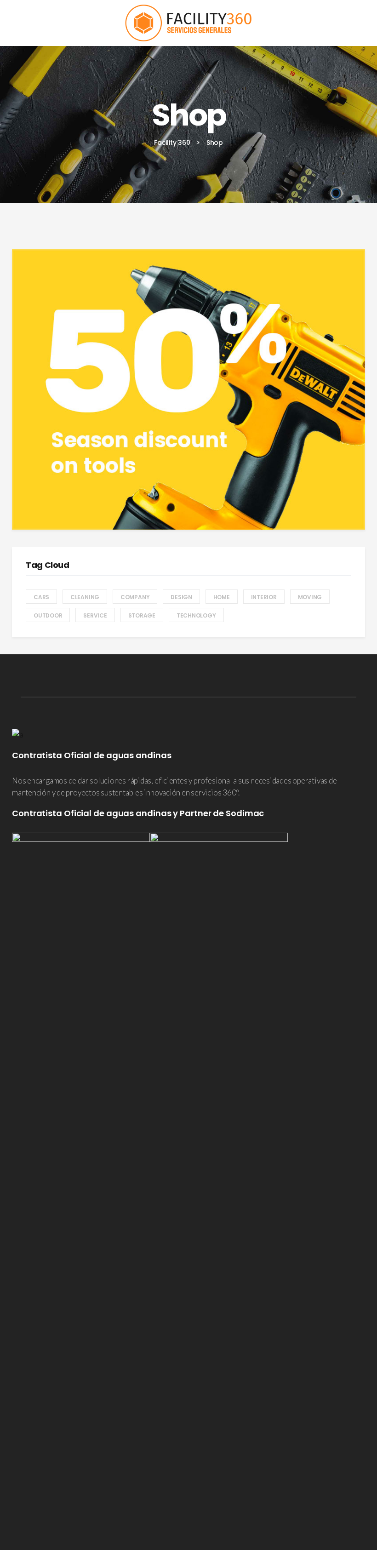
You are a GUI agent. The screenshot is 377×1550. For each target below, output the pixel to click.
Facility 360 (172, 142)
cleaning (84, 597)
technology (196, 615)
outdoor (48, 615)
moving (310, 597)
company (134, 597)
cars (41, 597)
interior (264, 597)
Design (181, 597)
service (95, 615)
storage (141, 615)
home (221, 597)
